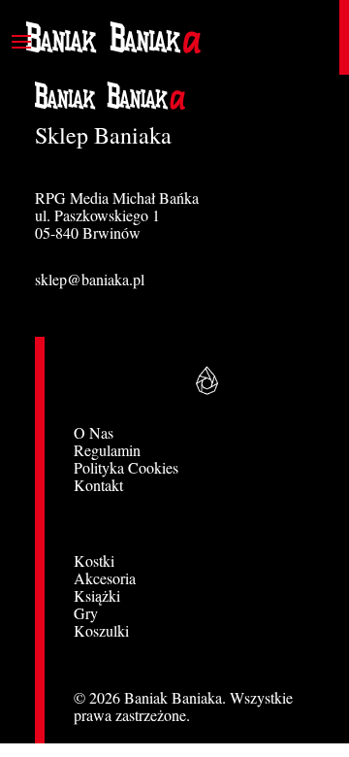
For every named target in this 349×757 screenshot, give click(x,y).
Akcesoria (105, 578)
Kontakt (98, 485)
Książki (97, 595)
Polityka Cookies (126, 467)
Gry (86, 613)
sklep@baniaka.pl (89, 279)
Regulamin (107, 450)
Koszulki (101, 630)
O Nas (93, 432)
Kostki (94, 560)
